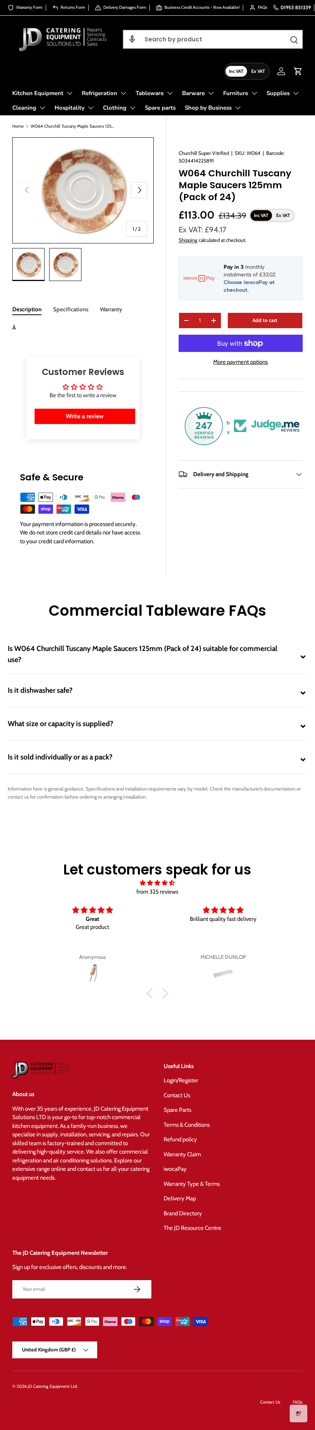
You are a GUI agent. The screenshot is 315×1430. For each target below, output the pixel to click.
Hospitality (70, 108)
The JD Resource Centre (192, 1228)
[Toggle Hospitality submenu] (90, 107)
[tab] (26, 309)
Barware (193, 93)
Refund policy (180, 1139)
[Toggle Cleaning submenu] (42, 107)
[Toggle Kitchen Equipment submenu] (69, 93)
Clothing (114, 108)
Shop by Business (208, 108)
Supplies (278, 93)
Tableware (150, 93)
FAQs (298, 1402)
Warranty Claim (182, 1154)
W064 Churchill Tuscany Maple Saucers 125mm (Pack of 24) (74, 126)
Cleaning (24, 108)
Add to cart (264, 320)
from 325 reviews (157, 891)
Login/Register (181, 1080)
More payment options (240, 361)
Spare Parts (177, 1109)
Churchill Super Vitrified (204, 153)
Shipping (188, 240)
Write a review (85, 416)
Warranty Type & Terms (192, 1183)
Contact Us (177, 1095)
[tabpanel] (83, 328)
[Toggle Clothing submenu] (132, 107)
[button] (132, 39)
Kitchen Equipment (37, 93)
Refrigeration (99, 93)
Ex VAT (258, 71)
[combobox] (213, 39)
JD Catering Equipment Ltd (52, 1386)
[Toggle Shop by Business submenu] (237, 107)
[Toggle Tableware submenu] (169, 93)
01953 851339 (295, 7)
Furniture (235, 93)
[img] (157, 883)
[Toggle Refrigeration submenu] (123, 93)
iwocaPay (175, 1168)
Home (18, 126)
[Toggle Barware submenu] (211, 93)
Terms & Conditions (187, 1124)
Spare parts (160, 108)
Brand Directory (183, 1213)
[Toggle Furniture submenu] (254, 93)
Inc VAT (236, 71)
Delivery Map (180, 1198)
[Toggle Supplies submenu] (295, 93)
